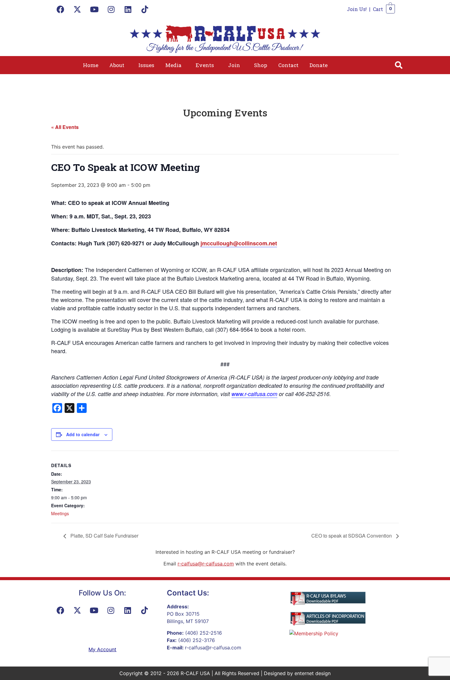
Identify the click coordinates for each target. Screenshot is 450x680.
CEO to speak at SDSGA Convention (352, 535)
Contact (288, 65)
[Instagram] (111, 9)
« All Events (65, 126)
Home (90, 65)
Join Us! (357, 9)
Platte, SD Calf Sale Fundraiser (103, 535)
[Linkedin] (128, 9)
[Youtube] (94, 9)
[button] (118, 65)
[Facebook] (60, 9)
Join (234, 65)
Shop (260, 65)
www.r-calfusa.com (254, 394)
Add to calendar (82, 434)
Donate (318, 65)
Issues (146, 65)
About (116, 65)
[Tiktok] (144, 9)
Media (173, 65)
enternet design (312, 673)
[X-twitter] (77, 9)
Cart (378, 9)
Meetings (60, 513)
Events (205, 65)
